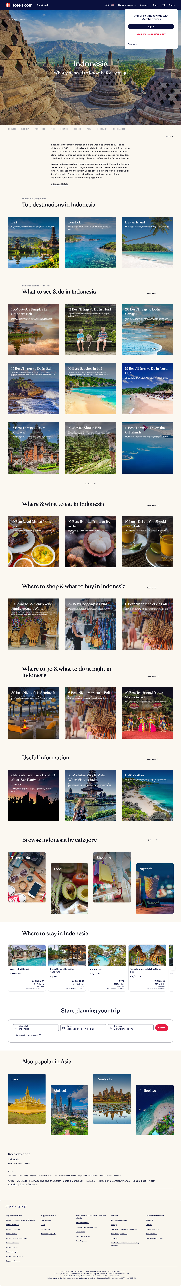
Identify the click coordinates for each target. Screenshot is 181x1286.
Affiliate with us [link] (82, 1223)
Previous (143, 839)
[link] (151, 44)
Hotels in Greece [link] (13, 1261)
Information (102, 129)
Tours (89, 129)
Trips (155, 5)
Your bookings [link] (46, 1220)
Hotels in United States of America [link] (20, 1220)
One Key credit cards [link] (154, 1238)
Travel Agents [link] (81, 1241)
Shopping (64, 129)
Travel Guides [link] (151, 1234)
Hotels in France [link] (12, 1243)
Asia (15, 19)
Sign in (172, 5)
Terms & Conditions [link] (119, 1220)
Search (161, 1027)
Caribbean (78, 1180)
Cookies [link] (114, 1238)
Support (144, 5)
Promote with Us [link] (83, 1236)
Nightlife (77, 129)
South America (28, 1184)
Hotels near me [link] (152, 1229)
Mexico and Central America (114, 1180)
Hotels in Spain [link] (12, 1247)
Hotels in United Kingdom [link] (16, 1238)
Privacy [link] (114, 1225)
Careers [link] (149, 1225)
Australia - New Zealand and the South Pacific (43, 1180)
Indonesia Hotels (119, 129)
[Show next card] (173, 968)
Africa (11, 1180)
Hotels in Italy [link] (11, 1234)
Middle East (139, 1180)
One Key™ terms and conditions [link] (124, 1229)
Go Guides (12, 129)
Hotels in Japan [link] (12, 1252)
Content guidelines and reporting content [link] (125, 1244)
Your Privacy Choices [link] (119, 1234)
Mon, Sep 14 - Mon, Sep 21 (80, 1028)
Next (155, 839)
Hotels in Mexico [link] (12, 1225)
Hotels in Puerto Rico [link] (14, 1256)
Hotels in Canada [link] (13, 1229)
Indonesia (25, 129)
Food (53, 129)
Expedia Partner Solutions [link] (86, 1227)
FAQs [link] (43, 1225)
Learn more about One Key (151, 34)
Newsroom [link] (80, 1232)
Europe (90, 1180)
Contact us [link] (45, 1229)
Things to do (40, 129)
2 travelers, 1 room (123, 1028)
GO (9, 19)
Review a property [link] (48, 1234)
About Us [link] (150, 1220)
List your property (127, 5)
